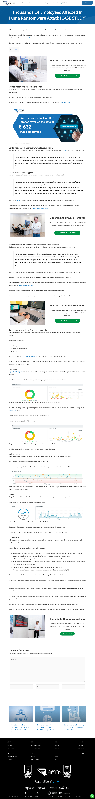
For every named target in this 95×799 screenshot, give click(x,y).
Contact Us (10, 759)
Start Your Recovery (67, 75)
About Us (10, 745)
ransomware (12, 410)
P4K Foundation (11, 753)
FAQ (32, 753)
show (16, 49)
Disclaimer (80, 750)
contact (17, 296)
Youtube (56, 753)
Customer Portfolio (12, 750)
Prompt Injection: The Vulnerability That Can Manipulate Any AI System (46, 727)
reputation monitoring (29, 356)
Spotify (56, 762)
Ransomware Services (36, 745)
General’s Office (65, 102)
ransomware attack (35, 30)
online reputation (28, 38)
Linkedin (56, 756)
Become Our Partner (12, 756)
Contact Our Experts (67, 233)
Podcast (33, 756)
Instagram (57, 748)
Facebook (57, 745)
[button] (34, 3)
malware (18, 200)
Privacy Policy (81, 745)
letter (64, 150)
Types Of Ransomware (36, 750)
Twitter (56, 759)
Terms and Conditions (83, 753)
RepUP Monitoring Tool (16, 372)
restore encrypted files (26, 285)
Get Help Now (67, 633)
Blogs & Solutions (35, 759)
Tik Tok (56, 750)
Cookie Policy (81, 748)
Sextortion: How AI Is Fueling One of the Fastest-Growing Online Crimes (74, 727)
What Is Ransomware (35, 748)
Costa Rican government (40, 208)
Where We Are (11, 748)
